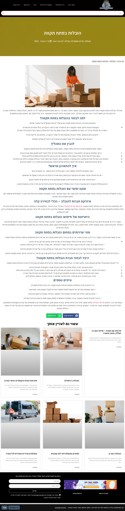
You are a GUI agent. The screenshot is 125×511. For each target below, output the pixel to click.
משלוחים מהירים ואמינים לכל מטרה (21, 453)
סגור (4, 508)
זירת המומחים (60, 5)
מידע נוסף (27, 5)
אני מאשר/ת (14, 508)
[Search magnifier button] (3, 13)
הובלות (88, 41)
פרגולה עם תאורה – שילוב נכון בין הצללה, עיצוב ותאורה (106, 332)
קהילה (67, 41)
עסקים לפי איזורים (46, 5)
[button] (71, 315)
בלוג (35, 5)
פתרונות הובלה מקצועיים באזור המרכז (20, 380)
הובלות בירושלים (71, 380)
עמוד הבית (71, 5)
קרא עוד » (118, 347)
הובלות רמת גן (115, 453)
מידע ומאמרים (77, 41)
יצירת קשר (16, 5)
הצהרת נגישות (103, 493)
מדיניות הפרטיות (38, 495)
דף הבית (120, 61)
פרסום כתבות (77, 493)
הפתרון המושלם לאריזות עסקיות (65, 453)
